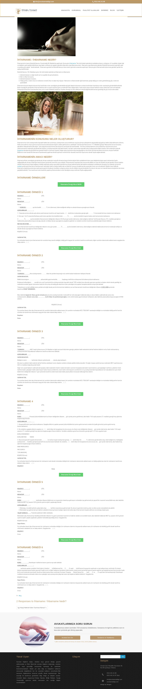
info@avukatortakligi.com (44, 1)
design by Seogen (105, 684)
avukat (19, 166)
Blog (20, 595)
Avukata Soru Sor (67, 637)
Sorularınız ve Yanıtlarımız (105, 637)
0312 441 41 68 (99, 1)
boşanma (20, 150)
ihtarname (73, 63)
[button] (71, 184)
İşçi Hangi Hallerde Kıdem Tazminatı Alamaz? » (32, 607)
